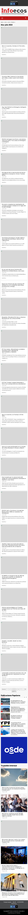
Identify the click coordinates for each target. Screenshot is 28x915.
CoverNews (10, 912)
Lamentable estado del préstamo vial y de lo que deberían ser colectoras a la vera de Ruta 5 (14, 674)
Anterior (4, 689)
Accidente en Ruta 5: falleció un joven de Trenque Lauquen (16, 717)
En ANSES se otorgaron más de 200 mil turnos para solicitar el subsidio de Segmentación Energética (13, 577)
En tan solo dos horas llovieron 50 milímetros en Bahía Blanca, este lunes (13, 270)
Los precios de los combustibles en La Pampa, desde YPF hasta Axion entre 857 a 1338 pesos (18, 724)
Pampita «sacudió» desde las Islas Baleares (11, 641)
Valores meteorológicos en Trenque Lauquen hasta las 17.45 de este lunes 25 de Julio (13, 609)
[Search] (26, 18)
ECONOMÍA (20, 902)
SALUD (14, 902)
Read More (4, 54)
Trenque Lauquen (7, 902)
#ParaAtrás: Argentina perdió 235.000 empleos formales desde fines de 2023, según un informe (12, 815)
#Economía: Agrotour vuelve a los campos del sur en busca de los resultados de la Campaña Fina (13, 841)
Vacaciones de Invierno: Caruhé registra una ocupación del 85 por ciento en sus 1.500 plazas (13, 239)
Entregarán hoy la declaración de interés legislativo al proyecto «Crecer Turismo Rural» (13, 174)
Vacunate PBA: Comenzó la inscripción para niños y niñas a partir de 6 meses (13, 77)
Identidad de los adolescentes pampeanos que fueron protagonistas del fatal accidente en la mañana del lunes (18, 709)
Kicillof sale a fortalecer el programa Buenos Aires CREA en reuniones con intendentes (13, 512)
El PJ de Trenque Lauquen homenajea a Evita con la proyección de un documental (14, 383)
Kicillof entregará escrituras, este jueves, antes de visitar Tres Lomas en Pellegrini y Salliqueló (14, 140)
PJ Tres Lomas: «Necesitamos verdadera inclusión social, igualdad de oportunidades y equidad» (13, 351)
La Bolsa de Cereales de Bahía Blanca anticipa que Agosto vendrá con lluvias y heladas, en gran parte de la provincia (18, 732)
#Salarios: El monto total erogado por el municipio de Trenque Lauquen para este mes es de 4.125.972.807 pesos (13, 894)
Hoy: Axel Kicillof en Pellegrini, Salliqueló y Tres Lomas (14, 107)
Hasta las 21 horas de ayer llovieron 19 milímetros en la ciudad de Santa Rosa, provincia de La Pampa (13, 285)
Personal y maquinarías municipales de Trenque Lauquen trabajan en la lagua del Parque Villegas (14, 206)
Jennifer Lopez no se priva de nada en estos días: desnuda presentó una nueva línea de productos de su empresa (13, 545)
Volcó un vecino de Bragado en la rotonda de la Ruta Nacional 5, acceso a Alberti (14, 447)
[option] (14, 702)
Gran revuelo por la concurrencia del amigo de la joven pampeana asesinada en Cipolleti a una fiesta (14, 479)
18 (25, 689)
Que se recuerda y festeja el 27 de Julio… (13, 46)
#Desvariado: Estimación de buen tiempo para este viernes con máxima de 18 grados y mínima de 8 (13, 789)
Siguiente (14, 691)
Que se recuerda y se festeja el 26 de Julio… (12, 415)
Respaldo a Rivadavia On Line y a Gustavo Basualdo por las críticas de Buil (14, 318)
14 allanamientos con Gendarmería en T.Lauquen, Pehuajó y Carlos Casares (18, 702)
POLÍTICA (14, 903)
